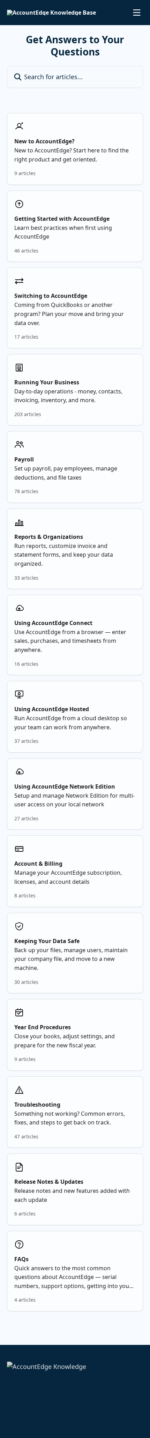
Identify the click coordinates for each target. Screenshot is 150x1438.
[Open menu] (136, 12)
